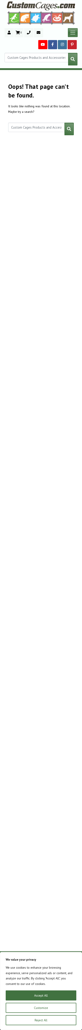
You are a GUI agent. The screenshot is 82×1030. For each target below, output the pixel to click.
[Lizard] (13, 17)
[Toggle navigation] (73, 32)
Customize (41, 1008)
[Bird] (46, 17)
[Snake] (57, 17)
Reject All (41, 1020)
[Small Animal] (69, 17)
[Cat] (25, 18)
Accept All (41, 995)
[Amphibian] (35, 18)
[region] (41, 991)
